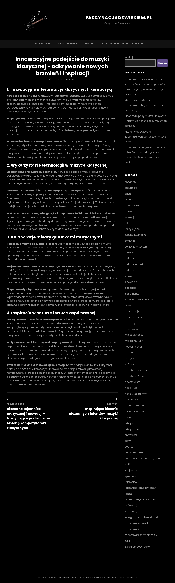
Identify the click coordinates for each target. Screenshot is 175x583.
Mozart (129, 352)
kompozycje (132, 311)
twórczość (131, 505)
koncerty (130, 323)
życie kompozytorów (137, 546)
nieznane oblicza (135, 411)
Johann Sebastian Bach (139, 299)
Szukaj (129, 57)
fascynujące (132, 229)
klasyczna (131, 305)
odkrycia (130, 423)
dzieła (128, 211)
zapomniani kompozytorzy (141, 535)
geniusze (130, 240)
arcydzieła (131, 187)
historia (129, 258)
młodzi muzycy (134, 340)
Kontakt (90, 43)
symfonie (130, 476)
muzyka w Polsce (135, 376)
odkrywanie (132, 429)
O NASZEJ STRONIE (67, 43)
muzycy (129, 358)
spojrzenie (131, 470)
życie (128, 541)
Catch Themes (130, 578)
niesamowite (132, 399)
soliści (128, 464)
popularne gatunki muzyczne (142, 458)
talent (128, 493)
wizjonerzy (131, 511)
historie (129, 270)
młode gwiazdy (134, 335)
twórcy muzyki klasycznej (140, 499)
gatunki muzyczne (136, 235)
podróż (129, 446)
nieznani (130, 417)
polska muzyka (134, 452)
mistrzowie (131, 329)
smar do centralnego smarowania (122, 43)
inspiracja (130, 288)
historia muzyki (134, 264)
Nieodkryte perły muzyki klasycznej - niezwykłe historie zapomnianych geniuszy (146, 121)
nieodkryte (131, 388)
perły (128, 440)
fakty (128, 223)
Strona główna (41, 43)
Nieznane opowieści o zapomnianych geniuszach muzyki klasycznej (145, 105)
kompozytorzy (133, 317)
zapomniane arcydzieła (139, 523)
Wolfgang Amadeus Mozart (141, 517)
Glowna (129, 252)
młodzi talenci (133, 346)
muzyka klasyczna (136, 370)
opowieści (131, 435)
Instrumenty (132, 293)
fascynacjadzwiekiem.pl (119, 18)
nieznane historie (135, 405)
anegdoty (130, 182)
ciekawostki (132, 205)
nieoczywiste (132, 382)
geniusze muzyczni (136, 246)
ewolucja (130, 217)
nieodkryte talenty (136, 393)
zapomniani (132, 529)
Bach (128, 193)
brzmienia (131, 199)
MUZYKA (129, 364)
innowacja (131, 276)
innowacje (131, 282)
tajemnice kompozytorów (140, 488)
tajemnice (131, 482)
